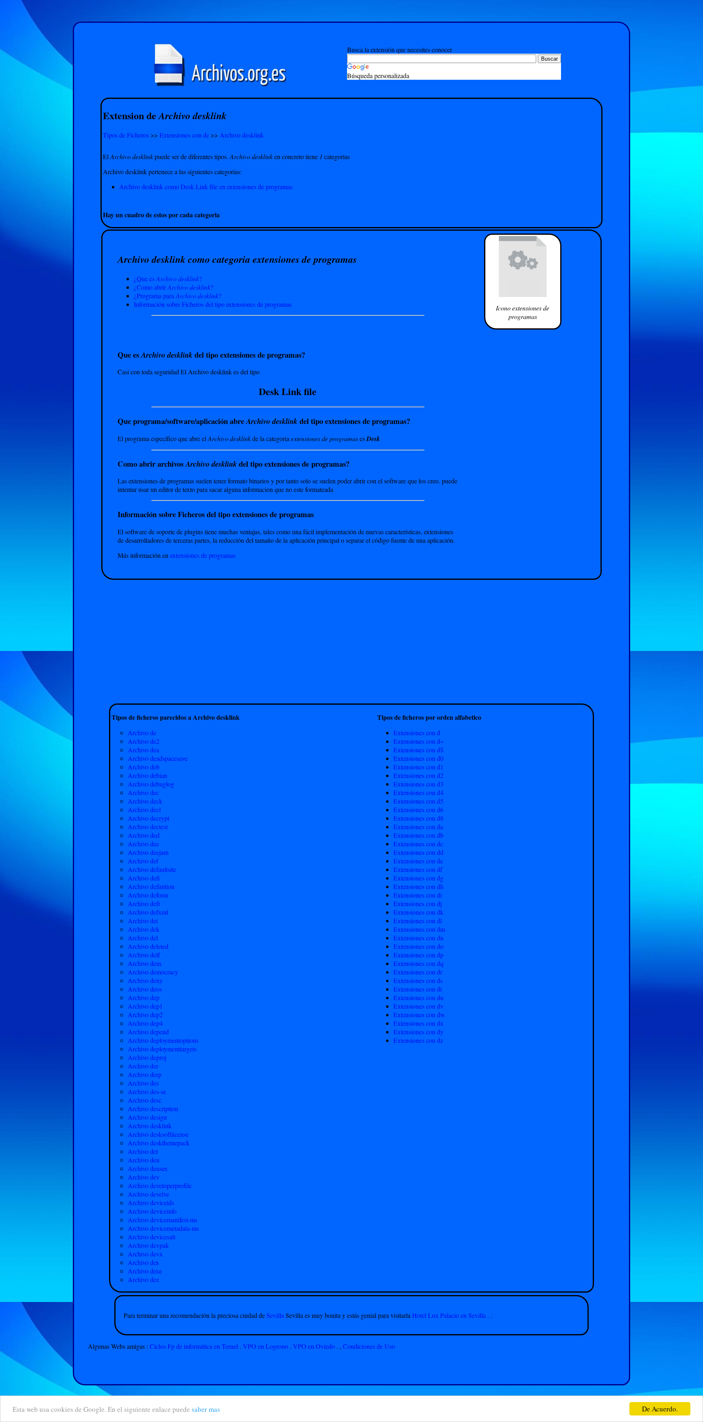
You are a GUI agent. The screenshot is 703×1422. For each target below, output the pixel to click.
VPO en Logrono (265, 1346)
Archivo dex (143, 1262)
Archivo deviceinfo (152, 1211)
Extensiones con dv (418, 1006)
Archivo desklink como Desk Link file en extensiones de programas (206, 186)
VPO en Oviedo (314, 1346)
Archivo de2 (143, 741)
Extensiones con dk (418, 912)
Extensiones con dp (418, 954)
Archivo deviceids (151, 1202)
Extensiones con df (417, 869)
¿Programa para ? (177, 295)
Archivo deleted (148, 946)
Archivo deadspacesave (158, 758)
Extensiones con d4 (418, 792)
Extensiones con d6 (418, 809)
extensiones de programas (203, 555)
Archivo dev (143, 1177)
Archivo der (143, 1066)
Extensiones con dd (418, 852)
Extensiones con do (418, 946)
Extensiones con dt (417, 989)
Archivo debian (147, 775)
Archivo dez (143, 1279)
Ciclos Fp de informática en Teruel (194, 1346)
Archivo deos (145, 989)
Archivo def (143, 860)
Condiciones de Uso (369, 1346)
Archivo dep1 (145, 1006)
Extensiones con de (184, 135)
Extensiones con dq (418, 963)
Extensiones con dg (418, 878)
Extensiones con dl (417, 920)
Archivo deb (143, 766)
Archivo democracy (153, 972)
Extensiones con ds (418, 980)
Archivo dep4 (145, 1023)
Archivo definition (151, 886)
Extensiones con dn (418, 937)
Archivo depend (148, 1031)
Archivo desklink (242, 135)
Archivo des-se (147, 1091)
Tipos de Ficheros (126, 135)
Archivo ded (143, 835)
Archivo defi (144, 878)
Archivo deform (148, 895)
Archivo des (143, 1083)
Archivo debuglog (151, 784)
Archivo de (142, 732)
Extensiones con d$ (418, 749)
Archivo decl (144, 809)
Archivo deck (145, 801)
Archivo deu (143, 1160)
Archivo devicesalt (151, 1236)
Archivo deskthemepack (159, 1142)
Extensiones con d (416, 732)
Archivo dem (144, 963)
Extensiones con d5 (418, 801)
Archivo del (143, 937)
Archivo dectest (148, 826)
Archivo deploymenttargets (162, 1048)
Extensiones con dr (417, 972)
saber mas (206, 1409)
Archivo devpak (148, 1245)
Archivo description (153, 1108)
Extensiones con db (418, 835)
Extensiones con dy (418, 1031)
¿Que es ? (168, 278)
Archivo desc (145, 1100)
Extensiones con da (418, 826)
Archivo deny (145, 980)
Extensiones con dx (418, 1023)
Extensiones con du (418, 997)
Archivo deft (144, 903)
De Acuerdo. (660, 1408)
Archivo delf (144, 954)
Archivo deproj (147, 1057)
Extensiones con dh (418, 886)
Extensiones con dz (418, 1040)
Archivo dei (143, 920)
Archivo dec (143, 792)
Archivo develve (148, 1194)
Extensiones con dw (419, 1014)
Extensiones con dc (418, 843)
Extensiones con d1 (418, 766)
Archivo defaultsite (152, 869)
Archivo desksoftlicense (158, 1134)
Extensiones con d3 (418, 784)
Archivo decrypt (148, 818)
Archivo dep (143, 997)
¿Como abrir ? (173, 287)
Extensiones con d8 (418, 818)
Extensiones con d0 (418, 758)
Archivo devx (145, 1253)
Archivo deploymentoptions (163, 1040)
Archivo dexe (145, 1271)
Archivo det (143, 1151)
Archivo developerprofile (160, 1185)
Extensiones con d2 (418, 775)
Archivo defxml (148, 912)
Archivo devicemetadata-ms (163, 1228)
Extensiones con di (417, 895)
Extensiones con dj (417, 903)
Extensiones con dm (419, 929)
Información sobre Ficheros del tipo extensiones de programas (213, 304)
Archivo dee (143, 843)
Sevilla (276, 1315)
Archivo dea (143, 749)
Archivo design (147, 1117)
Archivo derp (145, 1074)
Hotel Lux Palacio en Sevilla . (450, 1315)
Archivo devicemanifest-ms (162, 1219)
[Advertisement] (351, 200)
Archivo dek (143, 929)
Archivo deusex (148, 1168)
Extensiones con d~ (418, 741)
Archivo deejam (148, 852)
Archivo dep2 (145, 1014)
